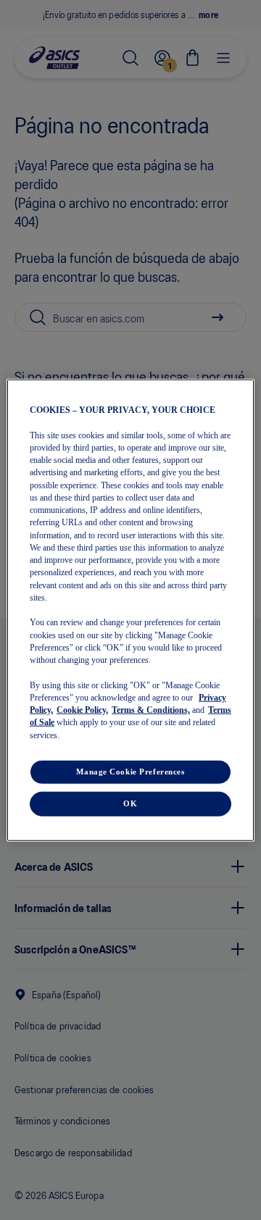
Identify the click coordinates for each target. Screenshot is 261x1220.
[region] (130, 610)
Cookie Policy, (82, 710)
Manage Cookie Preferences (130, 770)
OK (130, 802)
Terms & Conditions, (151, 710)
